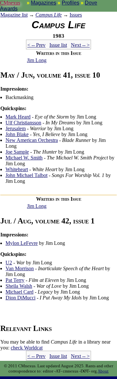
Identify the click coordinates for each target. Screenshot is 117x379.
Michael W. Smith (24, 157)
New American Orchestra (32, 140)
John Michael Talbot (26, 175)
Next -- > (80, 45)
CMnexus (10, 3)
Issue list (58, 45)
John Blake (17, 134)
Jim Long (36, 60)
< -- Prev (36, 45)
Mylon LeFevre (22, 243)
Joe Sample (17, 152)
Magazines (43, 3)
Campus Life (48, 15)
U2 (9, 262)
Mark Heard (18, 117)
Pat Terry (15, 280)
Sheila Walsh (19, 286)
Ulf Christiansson (23, 122)
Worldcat (27, 347)
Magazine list (14, 15)
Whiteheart (17, 169)
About (103, 371)
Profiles (70, 3)
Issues (76, 15)
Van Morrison (20, 268)
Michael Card (19, 292)
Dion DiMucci (20, 297)
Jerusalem (16, 128)
